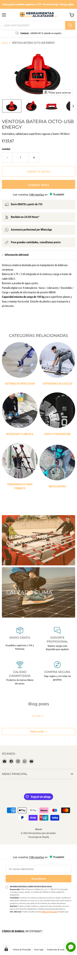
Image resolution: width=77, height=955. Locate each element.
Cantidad (6, 149)
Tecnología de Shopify (38, 837)
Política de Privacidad (49, 912)
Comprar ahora (38, 185)
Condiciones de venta (55, 949)
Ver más (36, 715)
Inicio (5, 43)
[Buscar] (70, 25)
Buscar (38, 829)
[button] (11, 106)
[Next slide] (73, 106)
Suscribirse (38, 878)
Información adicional (15, 254)
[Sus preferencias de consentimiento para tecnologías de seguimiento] (6, 949)
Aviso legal (38, 949)
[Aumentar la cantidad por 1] (34, 157)
